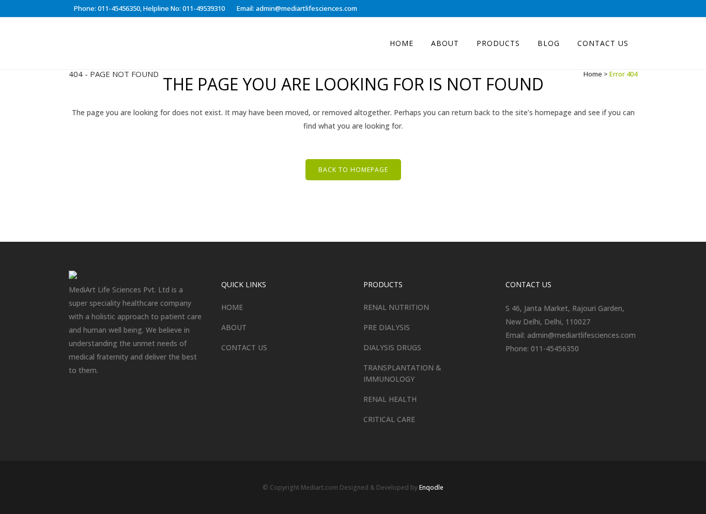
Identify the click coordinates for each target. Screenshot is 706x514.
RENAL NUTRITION (396, 307)
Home (593, 74)
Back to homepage (353, 169)
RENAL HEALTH (390, 399)
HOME (232, 307)
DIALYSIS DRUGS (392, 347)
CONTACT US (244, 347)
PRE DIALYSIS (386, 327)
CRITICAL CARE (389, 419)
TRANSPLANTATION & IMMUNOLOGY (402, 373)
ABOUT (234, 327)
